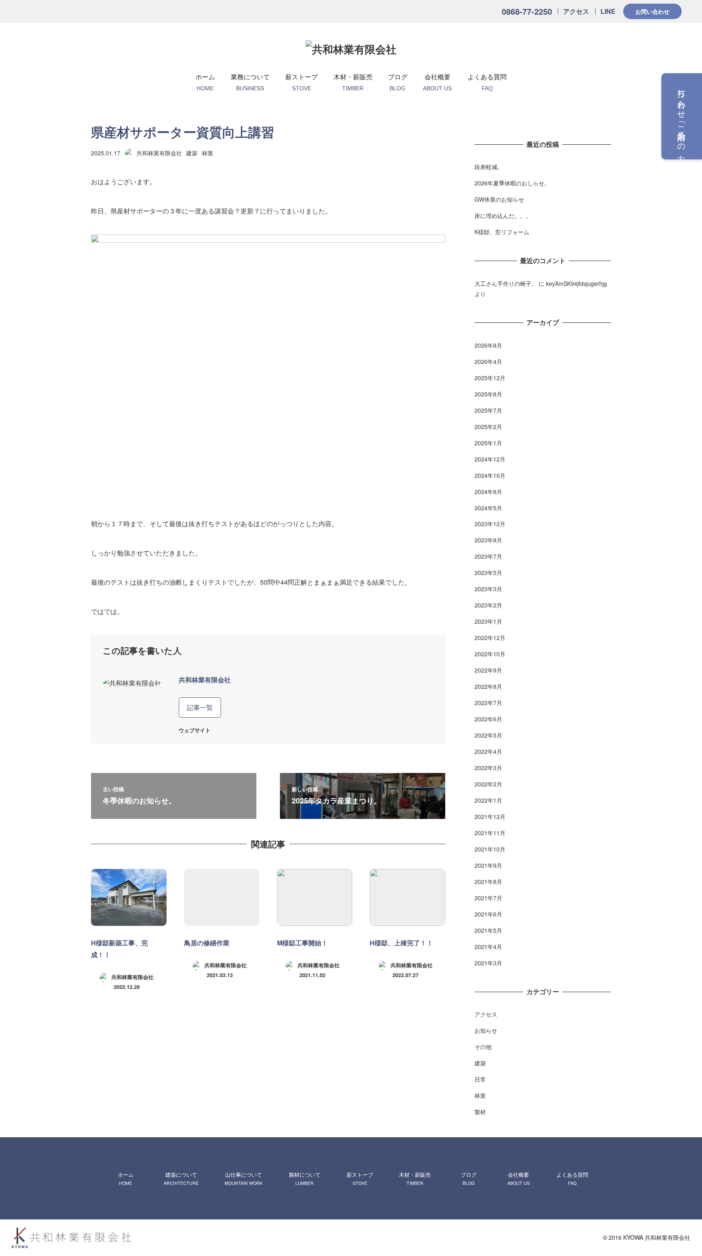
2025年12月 (489, 378)
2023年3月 (488, 589)
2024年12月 (489, 459)
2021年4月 (488, 947)
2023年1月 (488, 621)
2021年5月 (488, 930)
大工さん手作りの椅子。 (505, 283)
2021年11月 (489, 833)
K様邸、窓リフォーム (501, 232)
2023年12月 (489, 524)
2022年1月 (488, 800)
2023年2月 (488, 605)
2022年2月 (488, 784)
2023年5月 (488, 572)
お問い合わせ (652, 11)
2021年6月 (488, 914)
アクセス (576, 11)
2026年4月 (488, 361)
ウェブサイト (194, 730)
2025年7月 (488, 410)
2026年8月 (488, 345)
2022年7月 (488, 703)
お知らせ (485, 1030)
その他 (483, 1047)
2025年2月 (488, 426)
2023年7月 (488, 556)
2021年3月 (488, 963)
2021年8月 (488, 881)
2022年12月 (489, 637)
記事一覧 (200, 707)
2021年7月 (488, 898)
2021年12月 (489, 816)
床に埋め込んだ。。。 (502, 215)
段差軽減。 (488, 167)
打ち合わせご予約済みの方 (682, 116)
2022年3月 (488, 768)
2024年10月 (489, 475)
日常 (480, 1079)
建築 (191, 153)
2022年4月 (488, 751)
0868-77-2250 (527, 11)
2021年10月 (489, 849)
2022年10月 (489, 654)
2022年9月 (488, 670)
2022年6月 (488, 719)
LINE (607, 11)
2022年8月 (488, 686)
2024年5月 (488, 508)
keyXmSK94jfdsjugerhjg (576, 283)
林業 (207, 153)
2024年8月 (488, 492)
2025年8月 (488, 394)
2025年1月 (488, 443)
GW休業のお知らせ (499, 199)
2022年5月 (488, 735)
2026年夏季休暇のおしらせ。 (512, 183)
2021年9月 (488, 865)
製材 (480, 1112)
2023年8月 (488, 540)
